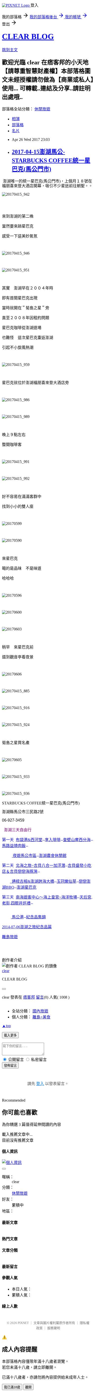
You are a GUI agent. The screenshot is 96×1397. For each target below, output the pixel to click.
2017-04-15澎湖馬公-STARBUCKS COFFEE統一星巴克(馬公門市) (51, 160)
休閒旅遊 (42, 109)
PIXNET (23, 1323)
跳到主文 (10, 50)
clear (5, 971)
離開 (28, 1387)
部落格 (18, 125)
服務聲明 (53, 1328)
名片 (16, 131)
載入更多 (10, 1035)
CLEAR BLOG (28, 36)
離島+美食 (41, 1017)
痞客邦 (29, 997)
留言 (40, 997)
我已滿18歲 (12, 1387)
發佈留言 (10, 1065)
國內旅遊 (40, 1011)
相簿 (16, 119)
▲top (6, 1026)
